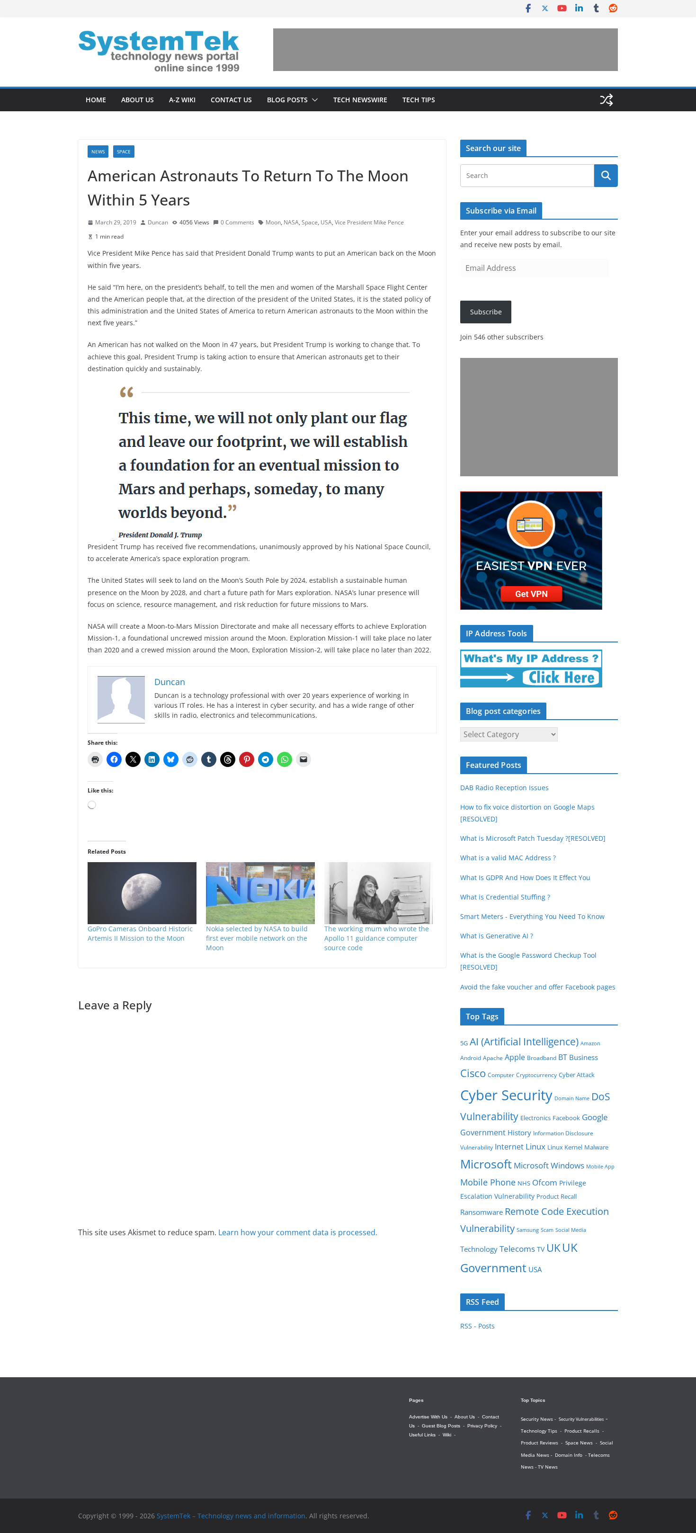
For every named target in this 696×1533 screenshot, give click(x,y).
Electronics (535, 1118)
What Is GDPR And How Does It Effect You (525, 877)
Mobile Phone (488, 1182)
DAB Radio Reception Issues (504, 787)
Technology (479, 1249)
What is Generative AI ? (496, 935)
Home (96, 99)
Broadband (541, 1057)
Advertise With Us (428, 1416)
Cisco (473, 1073)
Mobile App (600, 1166)
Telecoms (517, 1248)
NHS (524, 1183)
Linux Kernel (564, 1147)
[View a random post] (606, 100)
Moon (273, 222)
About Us (137, 99)
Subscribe (486, 311)
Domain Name (571, 1098)
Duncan (158, 222)
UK (553, 1248)
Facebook (566, 1118)
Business (583, 1057)
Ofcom (544, 1182)
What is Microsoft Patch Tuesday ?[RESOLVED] (533, 838)
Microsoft (486, 1164)
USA (326, 222)
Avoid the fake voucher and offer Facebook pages (538, 986)
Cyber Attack (577, 1074)
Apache (493, 1057)
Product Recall (556, 1196)
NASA (291, 222)
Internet (509, 1146)
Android (470, 1057)
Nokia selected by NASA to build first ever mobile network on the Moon (257, 938)
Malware (596, 1147)
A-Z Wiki (182, 99)
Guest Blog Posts (441, 1425)
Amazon (590, 1043)
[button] (313, 100)
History (519, 1132)
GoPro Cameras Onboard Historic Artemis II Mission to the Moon (140, 933)
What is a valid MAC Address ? (508, 857)
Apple (515, 1057)
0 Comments (237, 222)
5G (464, 1043)
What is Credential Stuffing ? (505, 896)
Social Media (570, 1229)
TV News (548, 1466)
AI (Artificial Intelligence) (524, 1041)
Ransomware (481, 1212)
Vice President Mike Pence (369, 222)
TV (540, 1249)
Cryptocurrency (536, 1075)
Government (483, 1132)
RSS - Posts (477, 1325)
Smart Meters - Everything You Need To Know (532, 916)
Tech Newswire (360, 99)
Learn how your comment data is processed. (297, 1232)
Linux (535, 1146)
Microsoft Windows (549, 1165)
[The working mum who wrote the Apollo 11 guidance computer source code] (378, 893)
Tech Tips (418, 99)
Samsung (528, 1230)
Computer (501, 1075)
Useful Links (422, 1434)
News (98, 151)
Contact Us (231, 99)
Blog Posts (287, 99)
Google (595, 1117)
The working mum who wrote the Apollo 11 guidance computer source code (376, 938)
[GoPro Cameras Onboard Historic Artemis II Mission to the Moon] (142, 893)
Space (124, 151)
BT (562, 1057)
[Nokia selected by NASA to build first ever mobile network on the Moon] (260, 893)
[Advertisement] (445, 49)
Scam (547, 1229)
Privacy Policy (482, 1425)
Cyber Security (506, 1095)
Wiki (447, 1434)
